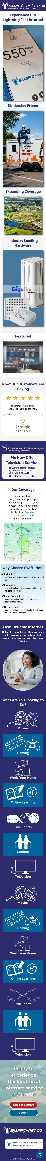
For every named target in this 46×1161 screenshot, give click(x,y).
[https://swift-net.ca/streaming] (23, 720)
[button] (43, 5)
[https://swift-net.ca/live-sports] (23, 819)
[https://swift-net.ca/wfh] (23, 770)
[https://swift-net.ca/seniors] (23, 844)
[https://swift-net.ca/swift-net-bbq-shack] (23, 149)
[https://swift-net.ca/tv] (23, 448)
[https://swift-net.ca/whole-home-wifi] (23, 288)
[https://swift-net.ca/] (23, 1130)
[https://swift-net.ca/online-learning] (23, 795)
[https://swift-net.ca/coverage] (23, 215)
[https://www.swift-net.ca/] (21, 5)
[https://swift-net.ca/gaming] (23, 745)
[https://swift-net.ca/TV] (23, 869)
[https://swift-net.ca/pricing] (23, 63)
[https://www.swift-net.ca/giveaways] (23, 357)
